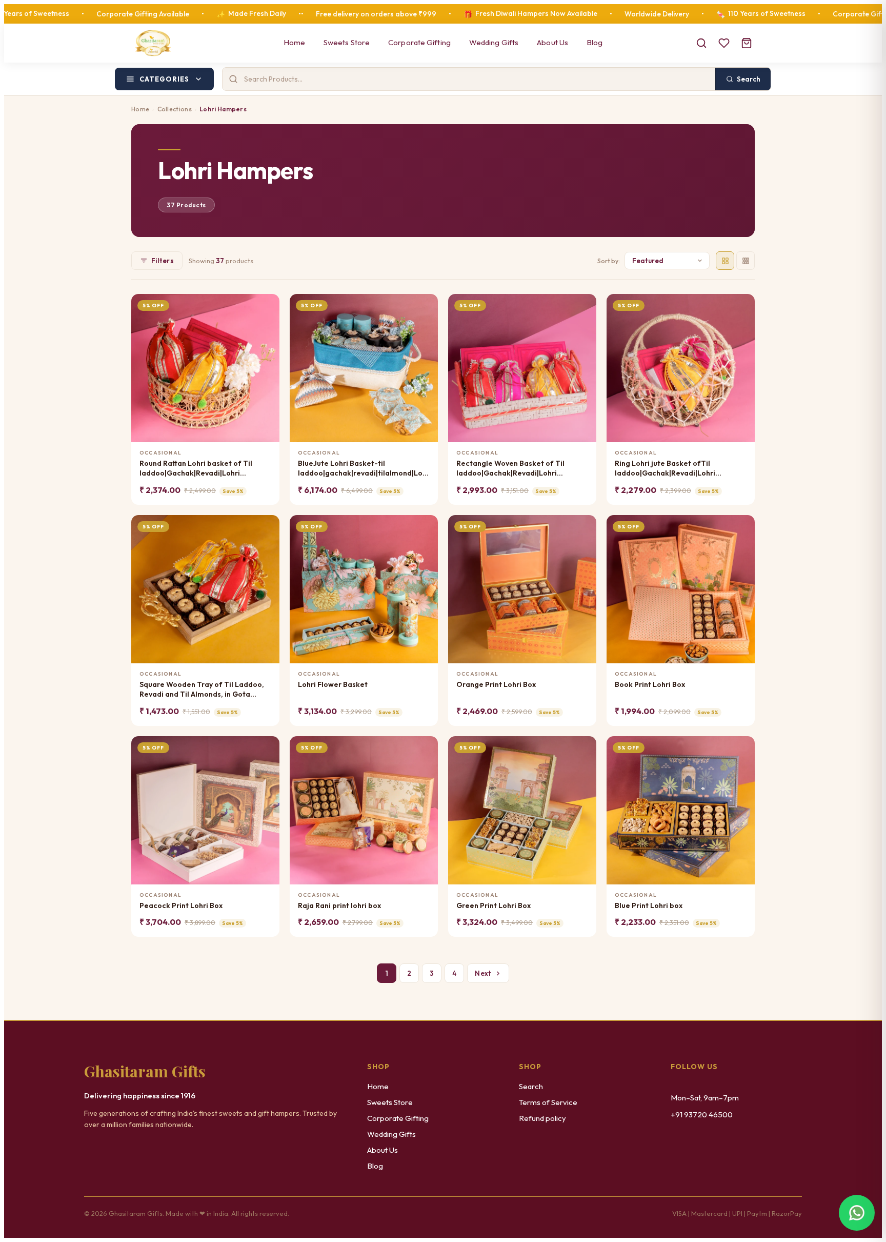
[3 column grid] (745, 260)
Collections (174, 109)
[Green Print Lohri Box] (522, 810)
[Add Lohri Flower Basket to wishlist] (424, 527)
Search (531, 1086)
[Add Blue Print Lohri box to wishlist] (741, 748)
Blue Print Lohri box (648, 905)
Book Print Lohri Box (650, 684)
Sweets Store (347, 42)
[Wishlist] (724, 43)
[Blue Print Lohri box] (681, 810)
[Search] (701, 43)
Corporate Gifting (419, 42)
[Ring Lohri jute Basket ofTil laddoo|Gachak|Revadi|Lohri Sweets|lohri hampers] (681, 368)
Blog (594, 42)
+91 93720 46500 (702, 1114)
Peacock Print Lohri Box (181, 905)
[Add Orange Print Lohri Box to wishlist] (582, 527)
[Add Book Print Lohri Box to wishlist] (741, 527)
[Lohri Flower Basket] (364, 589)
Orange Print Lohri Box (496, 684)
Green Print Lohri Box (493, 905)
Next (483, 973)
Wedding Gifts (493, 42)
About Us (552, 42)
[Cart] (746, 43)
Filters (162, 261)
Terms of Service (548, 1102)
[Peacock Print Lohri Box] (205, 810)
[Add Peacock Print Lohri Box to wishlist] (265, 748)
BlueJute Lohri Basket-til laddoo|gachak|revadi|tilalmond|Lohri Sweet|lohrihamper (364, 468)
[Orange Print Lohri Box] (522, 589)
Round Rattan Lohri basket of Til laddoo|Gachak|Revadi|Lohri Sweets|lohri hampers (195, 468)
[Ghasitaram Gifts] (153, 43)
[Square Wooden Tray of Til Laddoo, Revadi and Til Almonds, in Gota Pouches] (205, 589)
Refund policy (542, 1118)
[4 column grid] (725, 260)
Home (294, 42)
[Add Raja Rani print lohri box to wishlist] (424, 748)
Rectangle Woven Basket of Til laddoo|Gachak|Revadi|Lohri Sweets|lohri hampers (510, 468)
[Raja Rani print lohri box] (364, 810)
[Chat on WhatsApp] (857, 1213)
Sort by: (608, 261)
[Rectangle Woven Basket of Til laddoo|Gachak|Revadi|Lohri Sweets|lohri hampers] (522, 368)
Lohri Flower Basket (333, 684)
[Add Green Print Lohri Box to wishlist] (582, 748)
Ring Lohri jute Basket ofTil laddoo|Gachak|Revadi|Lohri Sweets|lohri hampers (665, 468)
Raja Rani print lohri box (339, 905)
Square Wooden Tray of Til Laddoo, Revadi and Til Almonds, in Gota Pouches (201, 689)
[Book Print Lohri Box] (681, 589)
